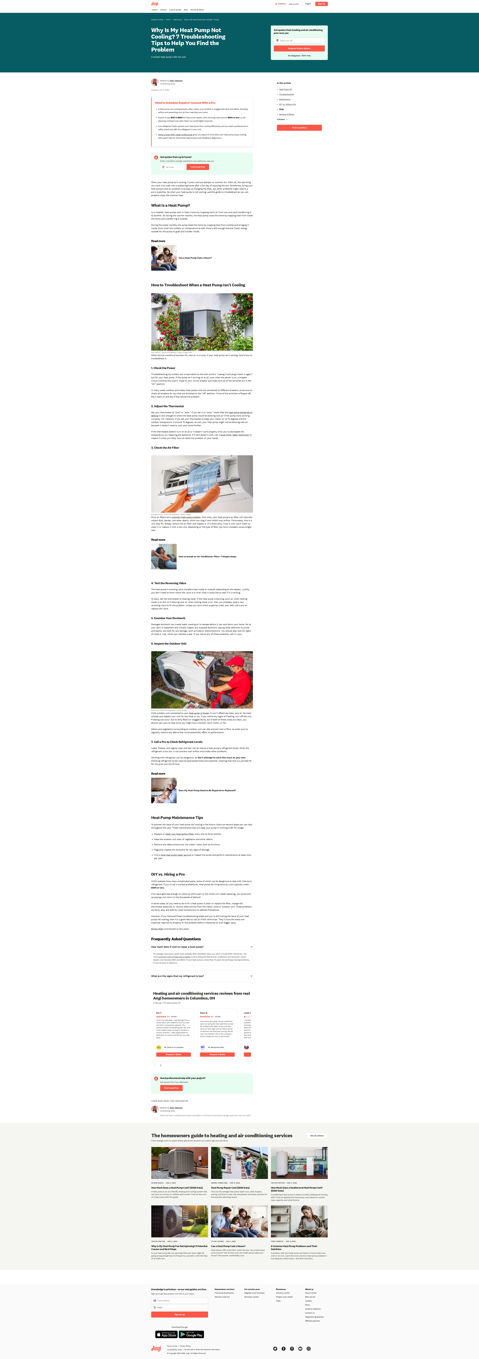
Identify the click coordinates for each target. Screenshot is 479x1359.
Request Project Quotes (299, 48)
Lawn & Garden (175, 10)
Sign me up (180, 1314)
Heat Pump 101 (285, 89)
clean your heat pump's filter (179, 834)
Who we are (310, 1297)
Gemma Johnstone (219, 1183)
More (186, 10)
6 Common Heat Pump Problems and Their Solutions (294, 1248)
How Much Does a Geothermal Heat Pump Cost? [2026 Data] (297, 1189)
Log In (308, 3)
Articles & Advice (197, 10)
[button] (154, 1066)
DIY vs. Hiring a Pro (287, 104)
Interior (155, 10)
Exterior (163, 10)
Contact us (310, 1313)
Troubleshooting (286, 94)
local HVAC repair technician (234, 435)
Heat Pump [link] (177, 19)
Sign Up (321, 3)
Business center (251, 1297)
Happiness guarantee (314, 1317)
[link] (173, 1034)
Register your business (254, 1293)
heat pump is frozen (199, 713)
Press (307, 1305)
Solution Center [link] (157, 19)
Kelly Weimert (176, 80)
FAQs (281, 109)
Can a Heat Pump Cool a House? (195, 258)
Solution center (283, 1293)
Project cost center (284, 1297)
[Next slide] (160, 1065)
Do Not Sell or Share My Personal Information (202, 1349)
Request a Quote (173, 1054)
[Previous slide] (154, 1065)
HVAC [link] (168, 19)
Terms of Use (172, 1346)
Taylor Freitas (278, 1183)
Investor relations (313, 1309)
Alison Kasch (157, 1183)
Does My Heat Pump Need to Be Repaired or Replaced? (207, 790)
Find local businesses (224, 1293)
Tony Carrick (277, 1241)
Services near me (222, 1297)
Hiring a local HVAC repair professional (175, 134)
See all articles (317, 1135)
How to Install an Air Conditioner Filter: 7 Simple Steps (207, 556)
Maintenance (284, 99)
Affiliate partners (312, 1321)
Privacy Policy (185, 1346)
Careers (308, 1301)
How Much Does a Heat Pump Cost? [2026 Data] (177, 1187)
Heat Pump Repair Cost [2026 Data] (230, 1187)
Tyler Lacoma (217, 1241)
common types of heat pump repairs (174, 957)
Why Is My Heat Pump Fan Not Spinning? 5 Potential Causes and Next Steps (179, 1248)
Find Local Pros (198, 167)
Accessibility (174, 1350)
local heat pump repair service (176, 855)
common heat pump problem (186, 517)
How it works (310, 1293)
